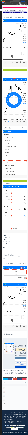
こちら (23, 12)
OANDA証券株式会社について (20, 364)
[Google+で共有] (15, 379)
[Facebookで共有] (10, 379)
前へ (4, 382)
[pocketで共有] (24, 379)
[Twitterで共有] (5, 379)
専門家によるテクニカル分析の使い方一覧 (20, 362)
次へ (25, 382)
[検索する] (13, 1)
